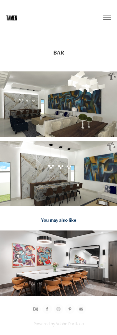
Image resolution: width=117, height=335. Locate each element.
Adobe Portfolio (70, 324)
